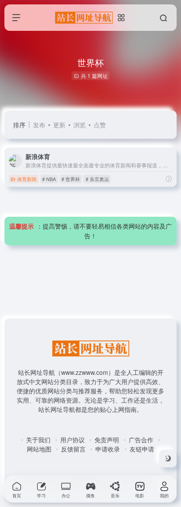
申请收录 (107, 448)
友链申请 (142, 448)
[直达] (168, 179)
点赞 (100, 124)
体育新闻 (26, 178)
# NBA (49, 178)
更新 (59, 124)
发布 (39, 124)
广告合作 (141, 439)
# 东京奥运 (97, 178)
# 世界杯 (71, 178)
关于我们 (38, 439)
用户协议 (72, 439)
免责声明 (106, 439)
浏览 (79, 124)
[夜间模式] (168, 458)
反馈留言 (73, 448)
